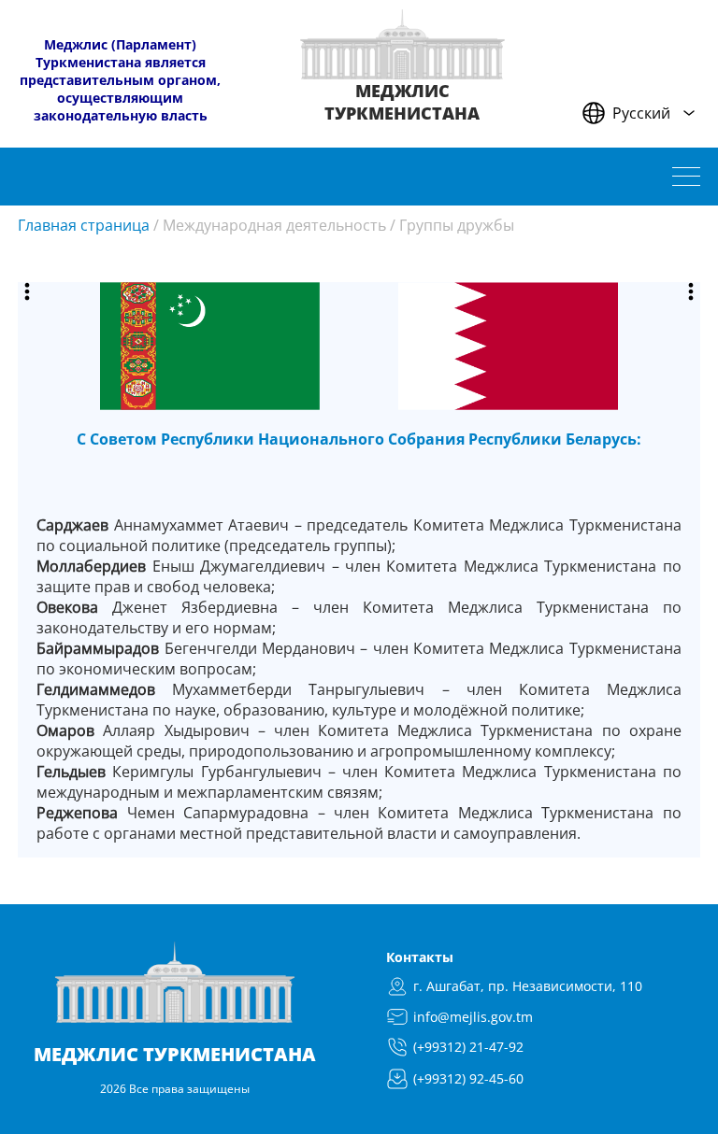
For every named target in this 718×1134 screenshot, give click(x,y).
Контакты (419, 957)
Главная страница (84, 225)
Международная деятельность (274, 225)
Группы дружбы (456, 225)
